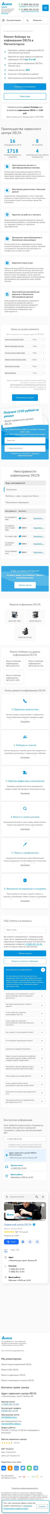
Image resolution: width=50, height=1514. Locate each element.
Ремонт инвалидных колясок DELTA (17, 1380)
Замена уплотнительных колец (15, 359)
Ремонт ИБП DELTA (9, 1369)
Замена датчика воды (12, 366)
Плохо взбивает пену (11, 552)
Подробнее (25, 721)
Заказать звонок (25, 585)
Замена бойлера (10, 373)
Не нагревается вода (11, 518)
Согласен (42, 1506)
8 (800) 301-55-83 (9, 1410)
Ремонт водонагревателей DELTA (16, 1364)
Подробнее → (38, 518)
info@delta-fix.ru (9, 1417)
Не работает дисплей (9, 544)
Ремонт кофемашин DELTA (13, 1375)
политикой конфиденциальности (28, 454)
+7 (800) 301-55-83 (30, 4)
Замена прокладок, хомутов (14, 346)
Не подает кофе (11, 536)
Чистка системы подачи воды (15, 353)
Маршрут (13, 1242)
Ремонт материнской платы (14, 339)
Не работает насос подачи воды (10, 528)
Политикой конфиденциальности (30, 1147)
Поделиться (3, 1468)
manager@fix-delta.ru (11, 1423)
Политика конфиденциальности (25, 1488)
